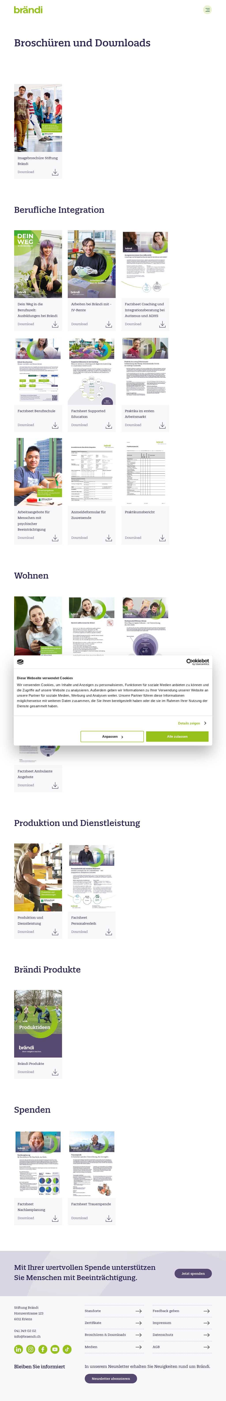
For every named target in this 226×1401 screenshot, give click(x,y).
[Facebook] (42, 1349)
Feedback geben (166, 1311)
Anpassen (110, 736)
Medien (91, 1347)
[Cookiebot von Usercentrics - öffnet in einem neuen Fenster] (189, 662)
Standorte (93, 1311)
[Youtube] (55, 1349)
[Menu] (207, 9)
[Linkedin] (18, 1349)
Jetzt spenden (193, 1274)
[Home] (28, 9)
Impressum (162, 1323)
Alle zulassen (177, 736)
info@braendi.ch (27, 1336)
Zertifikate (93, 1323)
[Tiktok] (67, 1349)
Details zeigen (189, 723)
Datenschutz (163, 1335)
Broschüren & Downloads (105, 1335)
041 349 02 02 (25, 1331)
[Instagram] (30, 1349)
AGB (156, 1347)
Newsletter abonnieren (111, 1379)
